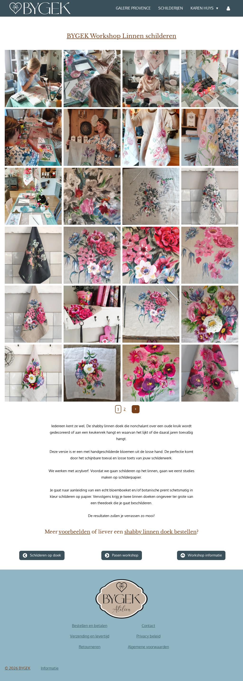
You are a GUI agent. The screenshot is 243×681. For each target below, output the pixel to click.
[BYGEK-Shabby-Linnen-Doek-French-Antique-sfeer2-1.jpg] (151, 314)
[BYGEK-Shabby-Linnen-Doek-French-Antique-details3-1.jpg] (209, 255)
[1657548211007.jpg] (151, 78)
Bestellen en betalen (89, 625)
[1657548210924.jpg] (209, 137)
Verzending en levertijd (89, 636)
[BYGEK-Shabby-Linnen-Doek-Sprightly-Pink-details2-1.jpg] (151, 373)
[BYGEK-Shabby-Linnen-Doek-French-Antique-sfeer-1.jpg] (92, 314)
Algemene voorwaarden (148, 646)
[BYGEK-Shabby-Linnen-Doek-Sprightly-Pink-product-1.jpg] (209, 373)
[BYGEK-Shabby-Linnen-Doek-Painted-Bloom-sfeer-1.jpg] (92, 373)
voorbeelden (74, 532)
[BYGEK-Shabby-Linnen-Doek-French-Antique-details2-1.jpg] (151, 255)
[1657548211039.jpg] (33, 196)
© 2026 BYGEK (17, 668)
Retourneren (89, 646)
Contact (148, 625)
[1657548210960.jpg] (151, 137)
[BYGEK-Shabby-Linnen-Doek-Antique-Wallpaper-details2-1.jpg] (151, 196)
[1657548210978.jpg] (33, 137)
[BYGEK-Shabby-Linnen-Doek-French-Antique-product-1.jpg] (33, 314)
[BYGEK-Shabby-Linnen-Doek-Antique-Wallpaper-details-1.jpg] (92, 196)
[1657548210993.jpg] (33, 78)
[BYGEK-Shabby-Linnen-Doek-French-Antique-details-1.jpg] (92, 255)
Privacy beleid (148, 636)
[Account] (228, 8)
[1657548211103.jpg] (209, 78)
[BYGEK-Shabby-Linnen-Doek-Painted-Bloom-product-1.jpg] (33, 373)
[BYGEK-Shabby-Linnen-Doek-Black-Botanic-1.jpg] (33, 255)
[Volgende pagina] (136, 409)
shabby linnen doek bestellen (160, 532)
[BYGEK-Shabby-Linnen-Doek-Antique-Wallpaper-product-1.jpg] (209, 196)
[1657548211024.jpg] (92, 78)
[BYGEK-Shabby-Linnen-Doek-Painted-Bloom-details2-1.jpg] (209, 314)
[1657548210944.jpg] (92, 137)
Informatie (50, 668)
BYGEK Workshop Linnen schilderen (121, 36)
